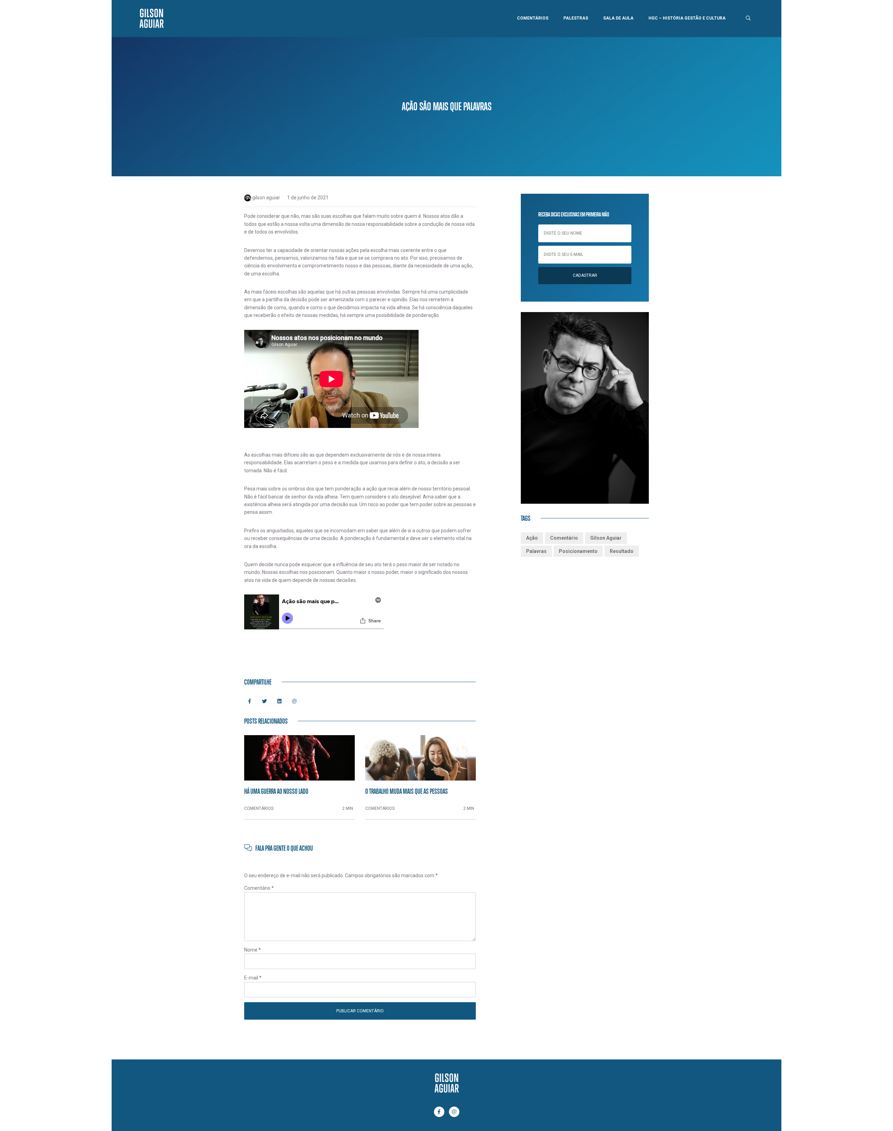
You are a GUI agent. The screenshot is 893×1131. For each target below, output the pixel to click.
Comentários (532, 18)
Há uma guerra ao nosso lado (276, 791)
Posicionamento (578, 551)
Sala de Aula (618, 18)
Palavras (536, 551)
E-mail (253, 978)
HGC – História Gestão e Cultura (687, 18)
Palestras (575, 18)
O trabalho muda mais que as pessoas (406, 791)
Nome (252, 950)
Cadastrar (585, 275)
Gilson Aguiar (606, 538)
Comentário (259, 888)
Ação (532, 538)
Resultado (621, 551)
